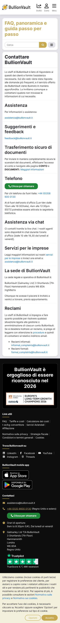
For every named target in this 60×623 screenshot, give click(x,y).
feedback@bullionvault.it (18, 138)
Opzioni (33, 617)
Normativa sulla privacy (15, 434)
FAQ (4, 421)
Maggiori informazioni (32, 169)
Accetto (49, 617)
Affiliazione (8, 428)
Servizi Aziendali (35, 424)
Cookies (40, 437)
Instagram (12, 456)
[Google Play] (17, 484)
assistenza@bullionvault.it (19, 117)
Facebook (29, 453)
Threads (30, 456)
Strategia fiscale (39, 434)
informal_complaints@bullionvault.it (30, 345)
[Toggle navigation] (51, 45)
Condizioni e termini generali (17, 437)
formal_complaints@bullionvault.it (29, 352)
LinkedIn (11, 453)
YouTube (47, 453)
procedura (38, 332)
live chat (31, 228)
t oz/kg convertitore (13, 424)
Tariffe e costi (16, 421)
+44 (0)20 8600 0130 (19, 508)
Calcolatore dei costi (38, 421)
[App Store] (15, 474)
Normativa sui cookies (25, 598)
